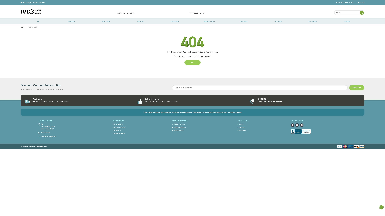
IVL (192, 63)
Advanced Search (119, 133)
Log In (340, 2)
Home (22, 27)
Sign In (241, 124)
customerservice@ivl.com (48, 136)
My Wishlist (242, 130)
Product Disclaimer (120, 127)
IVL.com (25, 146)
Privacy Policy (118, 124)
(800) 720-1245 (45, 132)
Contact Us (117, 130)
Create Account (348, 2)
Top (381, 207)
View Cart (242, 127)
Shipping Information (180, 127)
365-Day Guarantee (179, 124)
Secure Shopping (178, 130)
